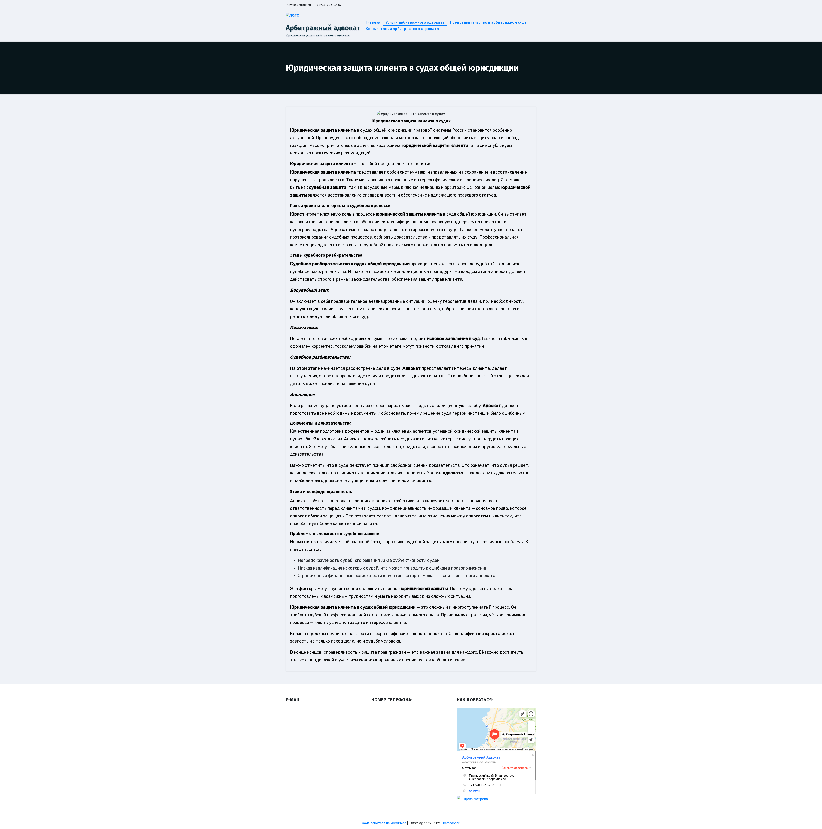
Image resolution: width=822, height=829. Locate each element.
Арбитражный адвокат (323, 28)
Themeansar (450, 823)
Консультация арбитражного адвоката (402, 29)
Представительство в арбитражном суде (488, 22)
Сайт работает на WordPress (384, 823)
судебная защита (327, 187)
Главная (373, 22)
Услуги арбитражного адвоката (415, 22)
